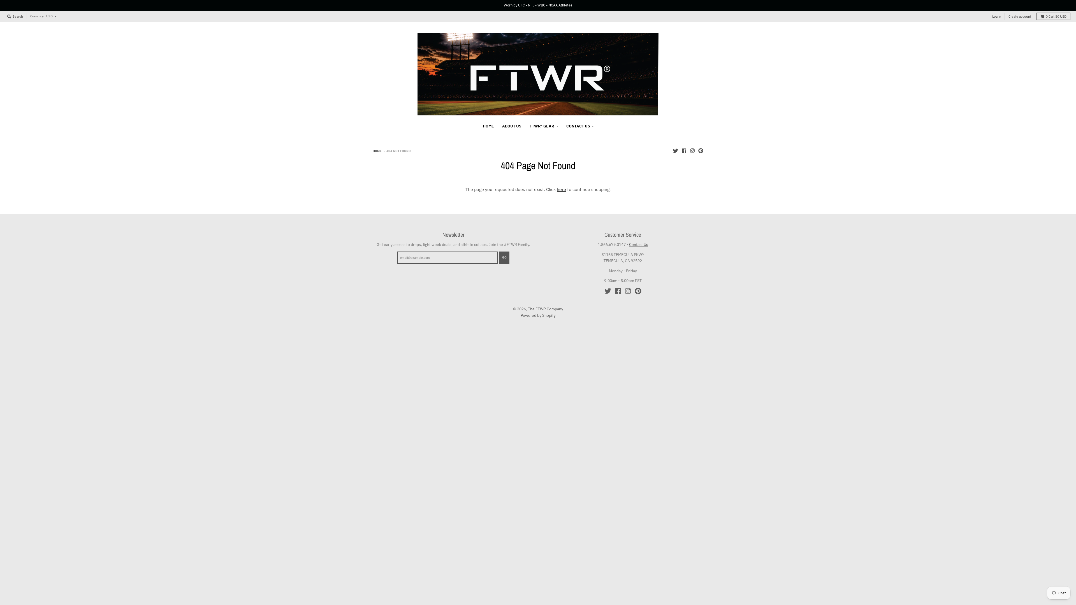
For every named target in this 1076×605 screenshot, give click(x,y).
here (561, 189)
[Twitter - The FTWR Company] (675, 150)
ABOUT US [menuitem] (511, 126)
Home (377, 151)
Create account (1019, 16)
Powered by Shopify (538, 315)
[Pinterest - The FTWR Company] (700, 150)
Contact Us (638, 244)
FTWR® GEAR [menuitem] (542, 126)
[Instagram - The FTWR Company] (692, 150)
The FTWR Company (545, 308)
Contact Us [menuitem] (578, 126)
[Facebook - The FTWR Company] (684, 150)
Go (504, 257)
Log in (996, 16)
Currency (37, 16)
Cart (1056, 16)
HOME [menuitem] (488, 126)
